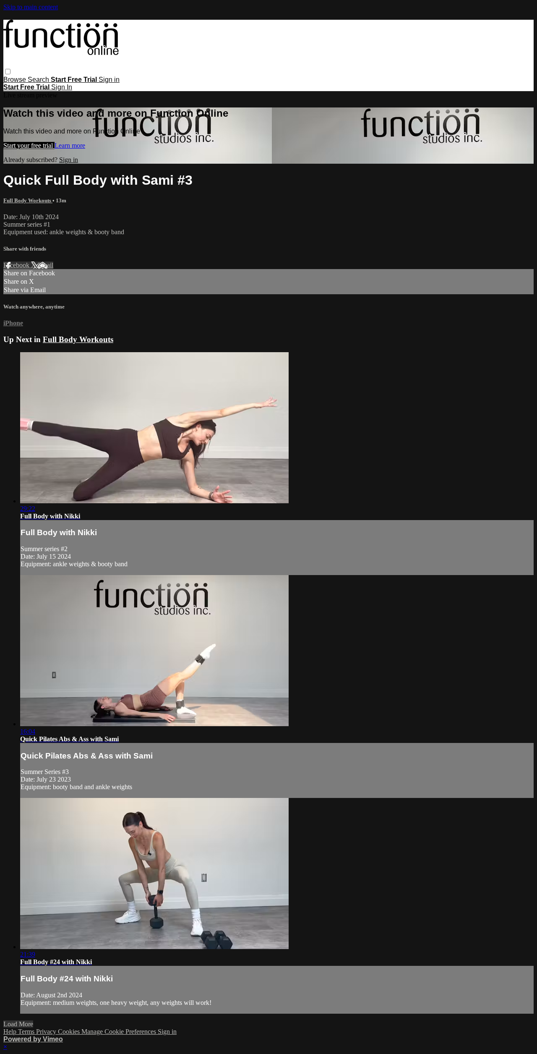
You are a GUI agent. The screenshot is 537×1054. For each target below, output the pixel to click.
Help (10, 1031)
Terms (27, 1031)
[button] (7, 71)
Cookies (69, 1031)
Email (45, 265)
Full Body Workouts (27, 200)
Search (39, 79)
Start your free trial (29, 145)
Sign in (109, 79)
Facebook (17, 265)
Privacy (47, 1031)
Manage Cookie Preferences (119, 1031)
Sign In (61, 87)
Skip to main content (30, 6)
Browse (15, 79)
